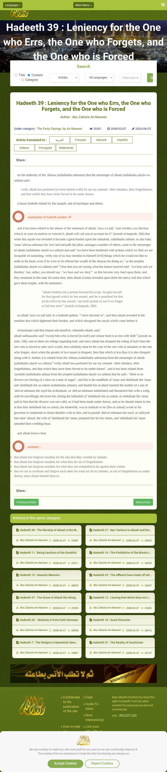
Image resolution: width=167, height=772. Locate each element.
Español (122, 140)
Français (80, 140)
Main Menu (82, 5)
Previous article (26, 502)
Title (22, 75)
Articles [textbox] (62, 77)
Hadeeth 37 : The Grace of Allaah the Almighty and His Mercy (59, 597)
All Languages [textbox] (98, 77)
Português (45, 147)
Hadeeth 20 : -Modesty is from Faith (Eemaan (49, 620)
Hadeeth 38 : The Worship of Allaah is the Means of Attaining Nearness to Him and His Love (79, 530)
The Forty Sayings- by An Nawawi (59, 129)
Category (31, 80)
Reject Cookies (102, 763)
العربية (60, 140)
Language (12, 5)
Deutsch (101, 140)
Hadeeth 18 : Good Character (112, 620)
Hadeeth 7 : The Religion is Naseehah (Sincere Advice (54, 642)
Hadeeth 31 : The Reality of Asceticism (118, 642)
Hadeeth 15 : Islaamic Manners (40, 575)
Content (37, 75)
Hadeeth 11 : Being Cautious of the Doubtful (48, 552)
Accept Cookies (65, 763)
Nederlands (66, 147)
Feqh (89, 697)
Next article (143, 502)
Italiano (24, 147)
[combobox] (63, 77)
